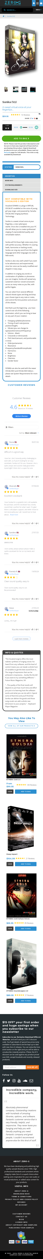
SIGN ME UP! (32, 1067)
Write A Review (22, 416)
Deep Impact (12, 854)
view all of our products (21, 726)
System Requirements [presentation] (13, 185)
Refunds (7, 152)
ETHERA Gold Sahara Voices (18, 919)
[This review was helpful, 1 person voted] (32, 477)
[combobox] (17, 10)
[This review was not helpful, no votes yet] (36, 477)
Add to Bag (26, 791)
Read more (14, 515)
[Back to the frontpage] (3, 16)
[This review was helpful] (32, 562)
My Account (21, 1205)
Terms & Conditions (22, 1197)
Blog (21, 1219)
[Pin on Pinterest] (35, 118)
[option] (8, 89)
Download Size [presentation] (11, 190)
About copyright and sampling (21, 1225)
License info (21, 1222)
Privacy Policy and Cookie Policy (21, 1199)
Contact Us (21, 1217)
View (10, 791)
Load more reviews (21, 639)
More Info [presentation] (9, 180)
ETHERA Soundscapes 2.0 (17, 991)
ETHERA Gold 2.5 (13, 780)
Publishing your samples (21, 1228)
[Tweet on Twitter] (33, 118)
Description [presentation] (10, 176)
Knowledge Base (21, 1194)
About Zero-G (21, 1191)
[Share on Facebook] (31, 118)
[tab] (21, 176)
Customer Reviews (22, 1214)
